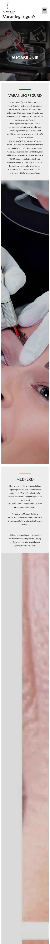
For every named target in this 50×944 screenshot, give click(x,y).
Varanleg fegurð (19, 16)
